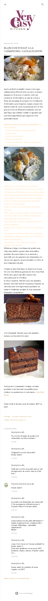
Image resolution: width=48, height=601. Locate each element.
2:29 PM (14, 510)
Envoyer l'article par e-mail (21, 416)
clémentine (14, 420)
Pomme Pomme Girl (20, 484)
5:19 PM (14, 573)
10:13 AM (14, 556)
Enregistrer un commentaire (16, 578)
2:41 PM (14, 458)
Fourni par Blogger (26, 593)
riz (25, 420)
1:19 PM (13, 442)
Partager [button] (7, 416)
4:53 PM (14, 477)
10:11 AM (14, 533)
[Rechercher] (42, 3)
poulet (21, 420)
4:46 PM (14, 491)
